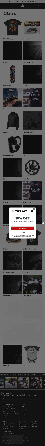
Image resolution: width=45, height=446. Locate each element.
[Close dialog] (34, 209)
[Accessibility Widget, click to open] (43, 223)
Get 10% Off (22, 229)
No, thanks (22, 232)
